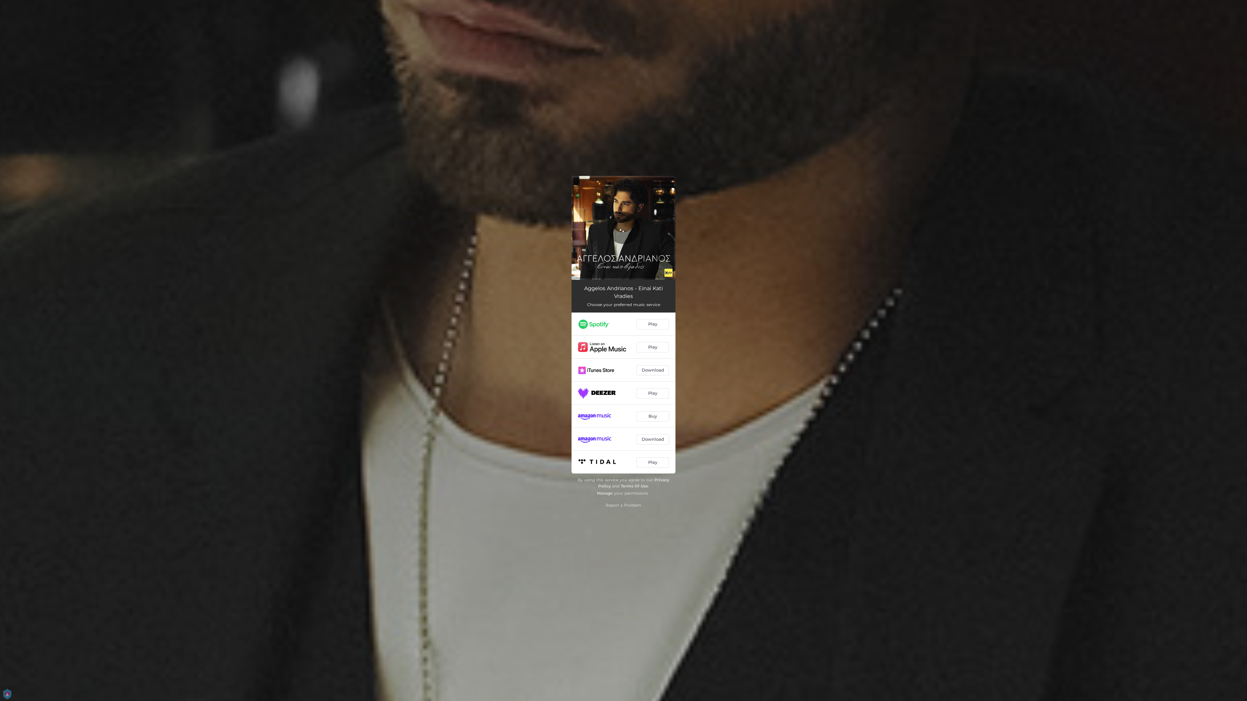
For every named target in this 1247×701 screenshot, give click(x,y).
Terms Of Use (634, 486)
